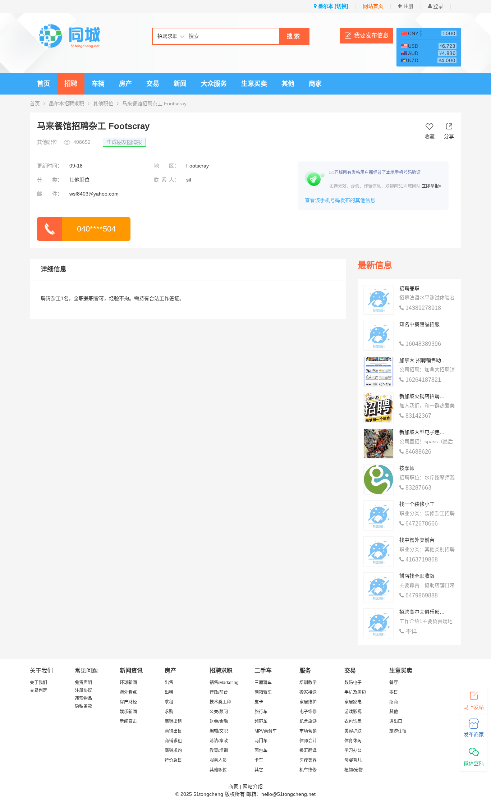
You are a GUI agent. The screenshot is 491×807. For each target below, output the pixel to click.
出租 (169, 692)
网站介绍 (253, 786)
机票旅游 (308, 721)
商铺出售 (173, 731)
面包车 (260, 750)
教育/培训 (219, 750)
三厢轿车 (263, 682)
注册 (407, 6)
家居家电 (353, 702)
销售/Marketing (224, 682)
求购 (169, 711)
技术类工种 (220, 702)
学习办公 (353, 750)
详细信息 (53, 269)
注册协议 (83, 690)
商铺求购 (173, 750)
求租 (169, 702)
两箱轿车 (263, 692)
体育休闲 (353, 740)
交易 (152, 83)
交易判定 (38, 690)
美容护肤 (353, 731)
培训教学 (308, 682)
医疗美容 (308, 760)
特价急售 (173, 760)
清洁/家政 (219, 740)
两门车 (260, 740)
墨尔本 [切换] (332, 6)
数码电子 (353, 682)
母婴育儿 (353, 760)
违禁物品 (83, 698)
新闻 (180, 83)
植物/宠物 (353, 769)
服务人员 (218, 760)
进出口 (395, 721)
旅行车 (260, 711)
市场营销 (308, 731)
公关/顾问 (219, 711)
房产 (125, 83)
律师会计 (308, 740)
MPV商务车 (265, 731)
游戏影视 (353, 711)
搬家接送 (308, 692)
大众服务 (214, 83)
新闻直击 (128, 721)
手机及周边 (355, 692)
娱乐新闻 (128, 711)
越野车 (260, 721)
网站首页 (373, 6)
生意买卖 (254, 83)
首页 (43, 83)
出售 (169, 682)
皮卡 (258, 702)
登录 (437, 6)
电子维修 (308, 711)
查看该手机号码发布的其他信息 (340, 200)
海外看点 (128, 692)
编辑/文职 (219, 731)
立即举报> (431, 186)
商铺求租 (173, 740)
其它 (258, 769)
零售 (393, 692)
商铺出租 (173, 721)
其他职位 (103, 103)
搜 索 (293, 36)
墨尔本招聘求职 (66, 103)
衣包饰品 (353, 721)
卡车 (258, 760)
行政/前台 (219, 692)
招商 (393, 702)
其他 (287, 83)
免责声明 (83, 682)
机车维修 (308, 769)
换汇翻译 (308, 750)
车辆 (98, 83)
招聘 (70, 83)
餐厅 (393, 682)
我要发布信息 (371, 35)
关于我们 (38, 682)
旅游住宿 (398, 731)
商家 (315, 83)
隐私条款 (83, 706)
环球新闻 (128, 682)
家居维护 (308, 702)
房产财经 (128, 702)
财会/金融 (219, 721)
